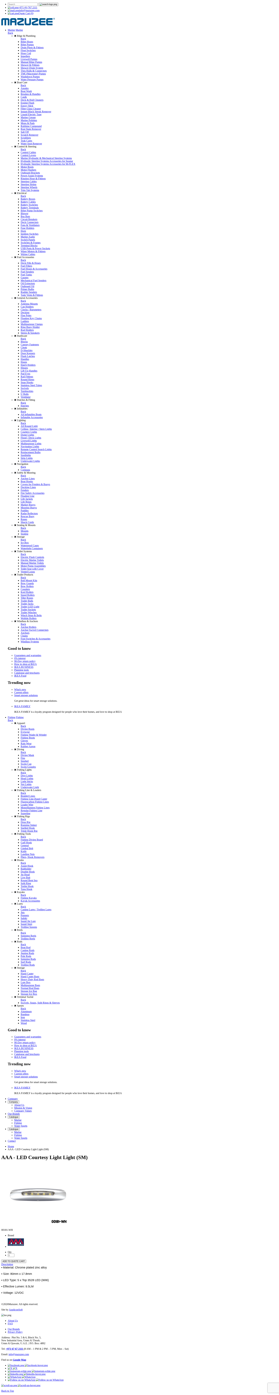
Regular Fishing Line (31, 810)
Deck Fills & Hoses (31, 263)
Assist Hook (27, 865)
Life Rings (26, 501)
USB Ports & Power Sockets (35, 248)
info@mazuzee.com (29, 10)
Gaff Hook (26, 842)
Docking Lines (28, 487)
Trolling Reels (28, 938)
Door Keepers (28, 353)
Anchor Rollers (28, 627)
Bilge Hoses (27, 41)
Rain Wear (26, 743)
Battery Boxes (28, 199)
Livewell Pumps (29, 59)
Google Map (19, 1359)
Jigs (23, 912)
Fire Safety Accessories (32, 493)
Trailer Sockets (28, 609)
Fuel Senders (27, 271)
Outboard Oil (27, 286)
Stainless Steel (28, 1020)
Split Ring (26, 883)
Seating (24, 533)
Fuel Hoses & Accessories (34, 268)
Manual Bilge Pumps (31, 62)
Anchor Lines (28, 478)
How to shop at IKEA (25, 664)
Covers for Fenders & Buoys (35, 484)
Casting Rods (27, 950)
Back (10, 33)
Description (7, 1264)
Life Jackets (27, 499)
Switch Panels (28, 239)
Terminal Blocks (29, 245)
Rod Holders (27, 330)
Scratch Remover (29, 134)
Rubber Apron (28, 746)
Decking (25, 312)
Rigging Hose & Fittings (33, 178)
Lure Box (26, 982)
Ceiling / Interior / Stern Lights (36, 429)
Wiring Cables (28, 254)
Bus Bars (25, 216)
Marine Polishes (29, 120)
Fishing (11, 717)
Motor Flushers (28, 169)
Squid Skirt (26, 924)
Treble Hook (27, 886)
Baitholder (26, 868)
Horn (23, 231)
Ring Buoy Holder (30, 327)
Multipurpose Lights (31, 443)
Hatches (25, 405)
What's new (20, 689)
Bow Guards (27, 583)
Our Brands (14, 1113)
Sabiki (24, 918)
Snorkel (25, 761)
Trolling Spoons (29, 927)
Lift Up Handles (29, 370)
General (25, 845)
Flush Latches (28, 356)
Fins (23, 758)
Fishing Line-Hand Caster (34, 798)
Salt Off (25, 132)
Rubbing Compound (31, 126)
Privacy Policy (15, 1332)
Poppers (25, 915)
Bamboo (25, 1014)
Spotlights (26, 455)
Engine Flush (27, 102)
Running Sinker (29, 825)
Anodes (25, 88)
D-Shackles (26, 350)
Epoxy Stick (27, 105)
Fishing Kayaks (29, 898)
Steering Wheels (29, 187)
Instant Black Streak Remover (36, 111)
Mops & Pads (28, 123)
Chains (24, 635)
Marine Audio (28, 236)
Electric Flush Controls (32, 557)
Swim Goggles (28, 766)
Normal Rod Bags (30, 988)
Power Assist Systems (32, 175)
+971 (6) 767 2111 (27, 7)
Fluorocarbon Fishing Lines (35, 801)
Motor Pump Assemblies (33, 566)
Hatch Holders (28, 365)
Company (13, 1098)
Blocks (24, 341)
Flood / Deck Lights (31, 437)
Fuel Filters (26, 266)
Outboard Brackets (30, 172)
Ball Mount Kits (29, 580)
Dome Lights (27, 434)
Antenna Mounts (29, 303)
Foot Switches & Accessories (35, 638)
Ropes (24, 519)
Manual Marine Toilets (32, 563)
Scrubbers (26, 137)
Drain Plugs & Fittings (32, 47)
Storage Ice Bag (29, 991)
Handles (25, 359)
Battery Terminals (30, 207)
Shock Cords (27, 522)
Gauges (24, 277)
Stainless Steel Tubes (31, 385)
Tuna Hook (26, 889)
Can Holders (27, 306)
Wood (24, 1023)
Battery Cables (28, 201)
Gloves (24, 740)
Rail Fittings (27, 376)
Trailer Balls (27, 600)
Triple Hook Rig (29, 831)
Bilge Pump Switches (32, 210)
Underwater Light (30, 787)
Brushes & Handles (31, 94)
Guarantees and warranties (27, 655)
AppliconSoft (16, 1309)
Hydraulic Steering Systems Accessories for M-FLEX (48, 164)
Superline (25, 813)
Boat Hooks (27, 481)
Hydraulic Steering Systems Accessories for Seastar (47, 161)
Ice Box (25, 542)
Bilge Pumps (27, 44)
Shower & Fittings (30, 65)
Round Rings (27, 379)
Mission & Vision (23, 1108)
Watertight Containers (32, 548)
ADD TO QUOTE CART (14, 1261)
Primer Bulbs (27, 289)
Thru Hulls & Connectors (34, 70)
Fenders (25, 490)
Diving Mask (27, 755)
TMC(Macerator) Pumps (33, 73)
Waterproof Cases (30, 545)
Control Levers (28, 155)
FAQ (10, 1323)
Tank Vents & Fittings (32, 295)
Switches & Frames (31, 242)
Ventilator (26, 397)
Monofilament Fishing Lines (35, 807)
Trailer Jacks (27, 603)
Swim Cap (26, 764)
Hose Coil (26, 53)
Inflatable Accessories (32, 417)
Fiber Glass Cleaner (31, 108)
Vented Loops (28, 571)
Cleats (24, 347)
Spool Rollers (28, 595)
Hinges (24, 367)
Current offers (21, 692)
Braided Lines (28, 796)
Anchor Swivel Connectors (34, 630)
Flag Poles (26, 315)
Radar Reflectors (29, 513)
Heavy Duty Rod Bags (32, 979)
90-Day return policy (25, 661)
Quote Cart (26, 13)
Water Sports (20, 1125)
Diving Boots (27, 729)
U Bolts (25, 394)
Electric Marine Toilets (32, 560)
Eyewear (25, 732)
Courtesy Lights (29, 432)
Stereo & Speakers (30, 333)
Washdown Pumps (30, 76)
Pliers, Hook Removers (32, 857)
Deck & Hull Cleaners (32, 100)
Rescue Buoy (27, 516)
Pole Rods (26, 956)
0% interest (20, 658)
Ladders (25, 321)
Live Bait (25, 877)
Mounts (24, 531)
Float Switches (28, 50)
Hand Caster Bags (30, 976)
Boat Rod (26, 947)
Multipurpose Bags (30, 985)
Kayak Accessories (30, 900)
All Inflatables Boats (31, 414)
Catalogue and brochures (27, 672)
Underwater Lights (30, 461)
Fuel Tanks (26, 274)
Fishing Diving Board (32, 839)
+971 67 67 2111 (15, 1348)
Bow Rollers (27, 586)
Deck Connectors (29, 222)
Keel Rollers (27, 592)
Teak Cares (26, 140)
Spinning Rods (28, 959)
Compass (25, 469)
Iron (23, 1017)
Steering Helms (28, 184)
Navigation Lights (30, 446)
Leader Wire (27, 804)
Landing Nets (28, 854)
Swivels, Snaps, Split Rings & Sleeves (40, 1002)
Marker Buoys (28, 504)
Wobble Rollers (28, 618)
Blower (24, 213)
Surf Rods (26, 962)
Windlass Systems (30, 641)
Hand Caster (27, 973)
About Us (19, 1105)
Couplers (25, 589)
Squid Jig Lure (28, 921)
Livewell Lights (29, 440)
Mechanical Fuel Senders (33, 280)
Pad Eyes (25, 373)
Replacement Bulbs (31, 452)
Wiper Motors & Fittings (33, 251)
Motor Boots (27, 167)
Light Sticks (27, 781)
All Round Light (29, 426)
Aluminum (26, 1011)
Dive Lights (27, 775)
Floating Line (27, 496)
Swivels (25, 388)
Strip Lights (27, 458)
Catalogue (13, 1117)
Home (11, 1146)
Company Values (23, 1110)
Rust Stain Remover (31, 129)
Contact (12, 1141)
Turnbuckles (27, 391)
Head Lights (27, 778)
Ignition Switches (29, 234)
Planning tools (21, 670)
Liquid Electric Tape (31, 114)
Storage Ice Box (29, 994)
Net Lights (26, 784)
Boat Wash (26, 91)
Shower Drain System (32, 67)
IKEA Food (20, 675)
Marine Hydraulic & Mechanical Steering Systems (46, 158)
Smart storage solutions (26, 695)
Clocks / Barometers (31, 309)
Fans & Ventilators (30, 225)
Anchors (25, 632)
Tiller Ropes (27, 598)
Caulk (24, 97)
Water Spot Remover (31, 143)
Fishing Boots (28, 737)
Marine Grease (28, 117)
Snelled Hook (28, 828)
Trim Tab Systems (30, 190)
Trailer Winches (29, 612)
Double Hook (28, 871)
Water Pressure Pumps (32, 79)
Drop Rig (25, 822)
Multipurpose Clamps (32, 324)
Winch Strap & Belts (31, 615)
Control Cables (28, 152)
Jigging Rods (27, 953)
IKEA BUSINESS (23, 667)
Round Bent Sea (29, 880)
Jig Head (25, 874)
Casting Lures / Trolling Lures (36, 909)
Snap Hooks (27, 382)
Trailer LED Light (30, 606)
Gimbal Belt (27, 848)
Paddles (25, 510)
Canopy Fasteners (30, 344)
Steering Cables (29, 181)
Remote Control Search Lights (36, 449)
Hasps (24, 362)
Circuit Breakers (29, 219)
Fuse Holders (27, 228)
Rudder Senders (29, 292)
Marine (11, 30)
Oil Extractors (28, 283)
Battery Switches (29, 204)
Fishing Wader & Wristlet (33, 734)
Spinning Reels (28, 935)
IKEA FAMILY (22, 706)
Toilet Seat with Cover (32, 568)
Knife (23, 851)
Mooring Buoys (29, 507)
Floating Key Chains (31, 318)
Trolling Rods (28, 964)
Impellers (25, 56)
